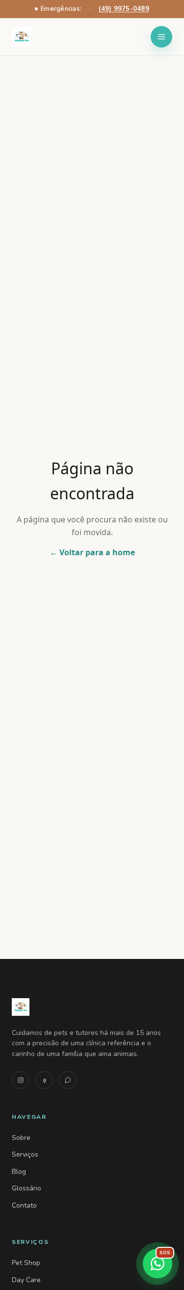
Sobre (21, 1137)
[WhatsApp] (68, 1080)
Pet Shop (26, 1262)
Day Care (26, 1280)
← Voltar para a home (92, 552)
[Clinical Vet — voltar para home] (21, 37)
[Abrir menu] (161, 37)
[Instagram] (20, 1080)
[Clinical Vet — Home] (92, 1007)
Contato (24, 1205)
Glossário (26, 1188)
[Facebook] (44, 1080)
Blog (19, 1171)
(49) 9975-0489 (124, 8)
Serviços (25, 1154)
